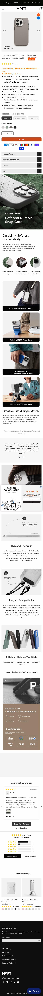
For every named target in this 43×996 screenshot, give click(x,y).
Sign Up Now (31, 502)
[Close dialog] (41, 486)
